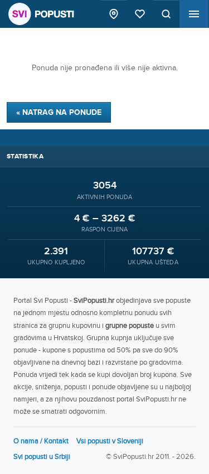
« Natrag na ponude (58, 112)
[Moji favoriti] (140, 14)
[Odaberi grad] (114, 14)
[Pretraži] (166, 14)
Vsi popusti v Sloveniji (109, 441)
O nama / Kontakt (41, 441)
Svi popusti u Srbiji (41, 457)
